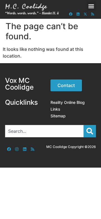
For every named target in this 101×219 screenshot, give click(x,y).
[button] (91, 6)
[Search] (90, 131)
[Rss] (92, 14)
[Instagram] (17, 149)
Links (55, 109)
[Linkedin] (78, 14)
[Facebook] (70, 14)
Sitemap (58, 115)
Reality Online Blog (67, 102)
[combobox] (44, 131)
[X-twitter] (85, 14)
